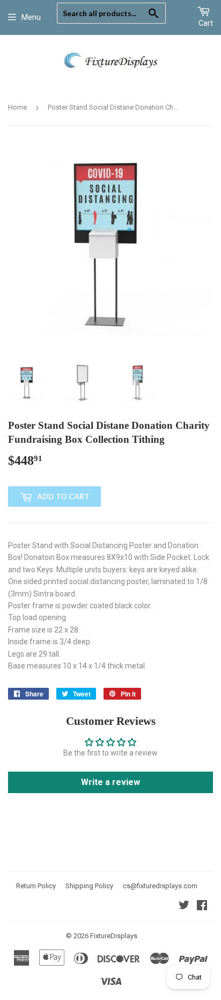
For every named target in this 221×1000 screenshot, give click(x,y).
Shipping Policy (89, 886)
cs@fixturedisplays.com (160, 886)
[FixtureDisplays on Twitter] (184, 906)
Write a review (110, 782)
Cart (205, 23)
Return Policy (36, 886)
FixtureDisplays (113, 936)
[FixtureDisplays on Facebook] (202, 906)
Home (17, 107)
